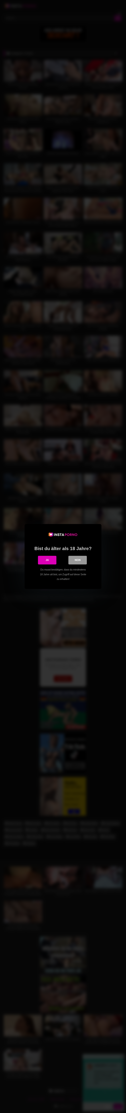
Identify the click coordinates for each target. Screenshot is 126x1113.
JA (47, 560)
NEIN (78, 560)
